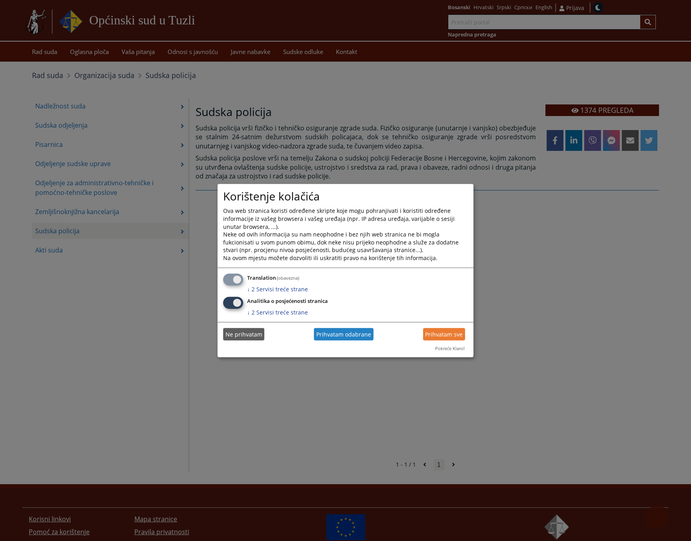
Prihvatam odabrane (343, 334)
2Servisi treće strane (277, 289)
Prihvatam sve (444, 334)
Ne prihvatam (244, 334)
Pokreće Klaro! (450, 348)
